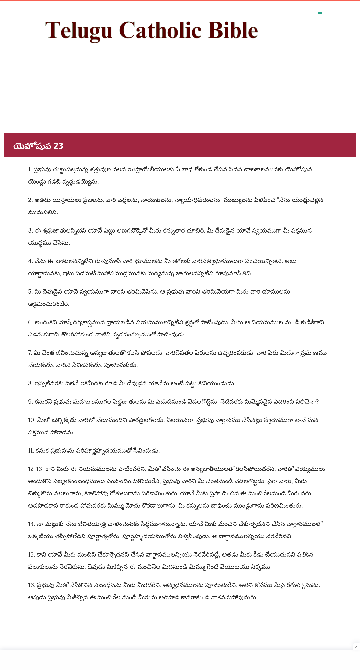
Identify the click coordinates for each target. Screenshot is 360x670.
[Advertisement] (151, 99)
